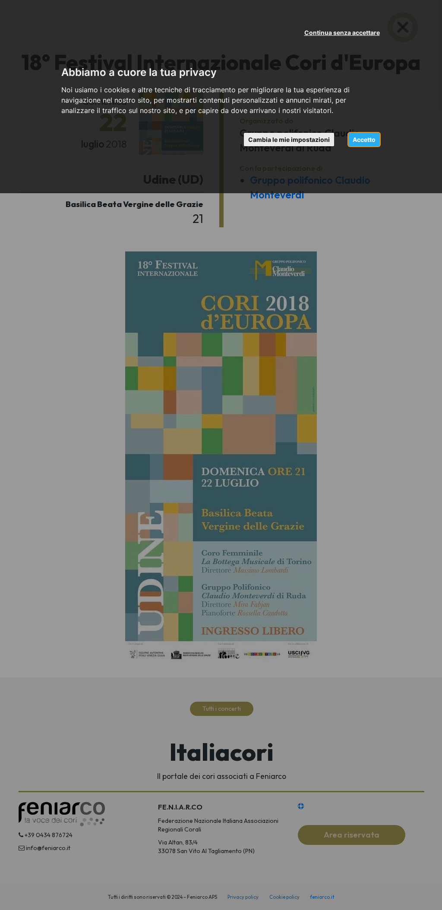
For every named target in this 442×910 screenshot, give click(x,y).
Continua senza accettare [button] (342, 32)
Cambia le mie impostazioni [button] (289, 139)
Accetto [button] (364, 139)
